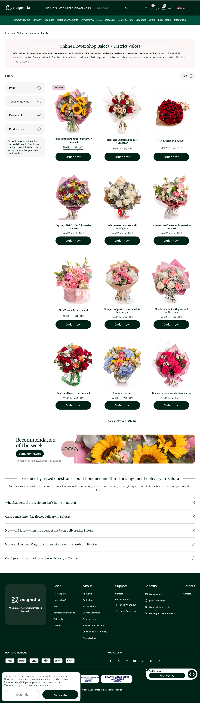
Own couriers (155, 594)
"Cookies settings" (13, 685)
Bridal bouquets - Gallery (95, 632)
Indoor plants (164, 20)
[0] (152, 8)
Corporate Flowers (145, 20)
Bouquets (49, 20)
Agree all (60, 694)
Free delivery (89, 619)
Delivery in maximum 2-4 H (162, 613)
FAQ (56, 606)
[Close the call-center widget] (147, 669)
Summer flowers (21, 20)
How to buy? (60, 600)
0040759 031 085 (128, 605)
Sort (184, 76)
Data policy (59, 619)
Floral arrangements (67, 20)
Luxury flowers (125, 20)
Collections (88, 600)
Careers (187, 594)
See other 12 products (122, 420)
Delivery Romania (91, 613)
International (180, 20)
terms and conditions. (58, 679)
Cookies (58, 625)
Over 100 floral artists (159, 607)
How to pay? (60, 594)
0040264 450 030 (128, 611)
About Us (87, 594)
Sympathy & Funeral (91, 20)
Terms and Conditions (64, 613)
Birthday (37, 20)
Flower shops (89, 606)
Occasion (110, 20)
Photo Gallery (89, 638)
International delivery (93, 625)
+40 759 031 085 (167, 676)
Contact (119, 594)
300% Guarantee (157, 601)
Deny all (22, 694)
